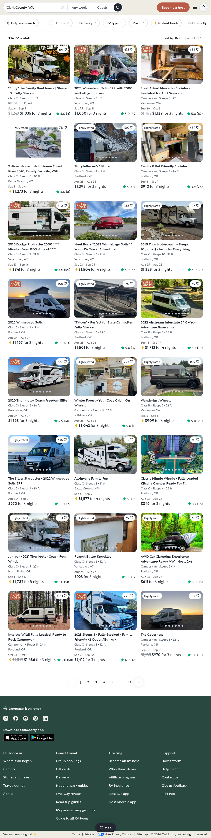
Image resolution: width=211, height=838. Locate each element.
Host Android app (122, 801)
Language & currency (25, 708)
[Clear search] (62, 7)
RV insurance (119, 785)
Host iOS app (119, 793)
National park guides (72, 785)
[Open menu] (200, 7)
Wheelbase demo (122, 769)
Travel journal (14, 785)
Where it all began (17, 760)
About (8, 793)
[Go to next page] (139, 682)
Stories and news (16, 777)
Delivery (62, 777)
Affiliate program (122, 777)
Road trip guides (68, 801)
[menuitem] (61, 23)
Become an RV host (124, 760)
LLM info (168, 793)
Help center (171, 769)
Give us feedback (175, 785)
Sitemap (142, 834)
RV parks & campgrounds (75, 810)
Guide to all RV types (72, 818)
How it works (171, 760)
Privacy (89, 834)
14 (129, 682)
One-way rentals (68, 793)
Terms (76, 834)
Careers (9, 769)
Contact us (170, 777)
